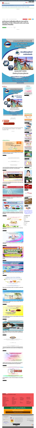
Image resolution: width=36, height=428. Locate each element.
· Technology (4, 397)
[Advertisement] (18, 14)
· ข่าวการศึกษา (21, 397)
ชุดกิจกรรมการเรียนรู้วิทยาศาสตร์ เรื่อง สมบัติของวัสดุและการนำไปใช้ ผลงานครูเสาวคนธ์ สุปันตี (28, 139)
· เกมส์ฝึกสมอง (21, 402)
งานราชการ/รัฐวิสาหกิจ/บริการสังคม (13, 19)
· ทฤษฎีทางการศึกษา (28, 397)
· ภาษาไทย (13, 400)
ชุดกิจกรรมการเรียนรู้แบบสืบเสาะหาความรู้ (7, 128)
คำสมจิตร (7, 129)
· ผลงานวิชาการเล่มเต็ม (28, 402)
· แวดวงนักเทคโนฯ (5, 405)
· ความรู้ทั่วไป (13, 397)
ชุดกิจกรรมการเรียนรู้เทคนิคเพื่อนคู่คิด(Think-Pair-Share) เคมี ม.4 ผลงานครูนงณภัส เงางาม (28, 121)
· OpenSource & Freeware (6, 400)
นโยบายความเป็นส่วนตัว (22, 0)
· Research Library (5, 404)
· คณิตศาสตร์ (13, 398)
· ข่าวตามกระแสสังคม (22, 398)
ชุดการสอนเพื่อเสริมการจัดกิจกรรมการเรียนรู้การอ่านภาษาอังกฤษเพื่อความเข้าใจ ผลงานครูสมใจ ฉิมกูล (28, 166)
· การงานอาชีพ (13, 404)
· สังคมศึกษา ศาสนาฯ (14, 402)
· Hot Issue (4, 403)
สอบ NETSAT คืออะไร (26, 217)
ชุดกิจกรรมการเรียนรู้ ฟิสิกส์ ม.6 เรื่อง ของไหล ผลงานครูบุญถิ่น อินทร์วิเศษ (28, 157)
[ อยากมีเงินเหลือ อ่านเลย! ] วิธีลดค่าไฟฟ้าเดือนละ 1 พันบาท (28, 204)
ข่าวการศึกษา (3, 19)
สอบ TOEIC (25, 219)
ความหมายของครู (28, 183)
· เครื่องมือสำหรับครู (28, 403)
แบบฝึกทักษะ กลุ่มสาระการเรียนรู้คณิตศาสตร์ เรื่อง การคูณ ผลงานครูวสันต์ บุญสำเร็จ (28, 93)
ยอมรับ (34, 0)
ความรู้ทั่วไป (7, 19)
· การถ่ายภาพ (4, 402)
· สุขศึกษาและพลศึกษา (14, 401)
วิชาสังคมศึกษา (13, 128)
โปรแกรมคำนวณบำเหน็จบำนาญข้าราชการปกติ (28, 196)
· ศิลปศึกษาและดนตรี (14, 403)
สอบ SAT (25, 220)
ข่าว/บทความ (29, 19)
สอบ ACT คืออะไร (25, 223)
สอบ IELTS (25, 218)
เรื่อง (16, 128)
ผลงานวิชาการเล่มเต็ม (25, 19)
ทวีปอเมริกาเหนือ (19, 128)
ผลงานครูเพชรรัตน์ (4, 129)
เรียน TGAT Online (25, 222)
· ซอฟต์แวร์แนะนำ (4, 401)
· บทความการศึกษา (28, 398)
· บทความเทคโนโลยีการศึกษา (6, 398)
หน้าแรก (33, 19)
